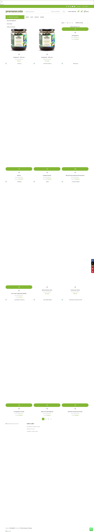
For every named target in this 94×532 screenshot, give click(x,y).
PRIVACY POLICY (31, 429)
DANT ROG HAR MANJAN (47, 411)
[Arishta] (19, 115)
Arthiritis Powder (47, 175)
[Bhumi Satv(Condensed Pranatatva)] (75, 115)
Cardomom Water (75, 290)
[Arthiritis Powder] (47, 115)
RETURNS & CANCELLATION (33, 426)
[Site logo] (14, 11)
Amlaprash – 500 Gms (47, 57)
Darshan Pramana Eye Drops (75, 411)
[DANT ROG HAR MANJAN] (47, 351)
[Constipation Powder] (19, 351)
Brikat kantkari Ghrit (47, 290)
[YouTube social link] (72, 6)
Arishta (19, 175)
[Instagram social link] (70, 6)
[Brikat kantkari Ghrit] (47, 233)
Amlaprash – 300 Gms (19, 57)
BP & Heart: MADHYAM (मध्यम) (18, 293)
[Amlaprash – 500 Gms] (47, 39)
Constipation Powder (19, 411)
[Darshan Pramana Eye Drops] (75, 351)
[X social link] (68, 6)
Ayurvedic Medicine (19, 59)
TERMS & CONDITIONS (32, 431)
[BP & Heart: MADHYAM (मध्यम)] (19, 233)
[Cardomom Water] (75, 233)
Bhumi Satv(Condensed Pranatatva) (75, 175)
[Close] (1, 1)
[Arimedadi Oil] (75, 26)
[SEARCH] (64, 11)
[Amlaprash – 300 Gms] (19, 39)
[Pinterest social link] (75, 6)
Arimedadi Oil (75, 35)
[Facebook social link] (66, 6)
